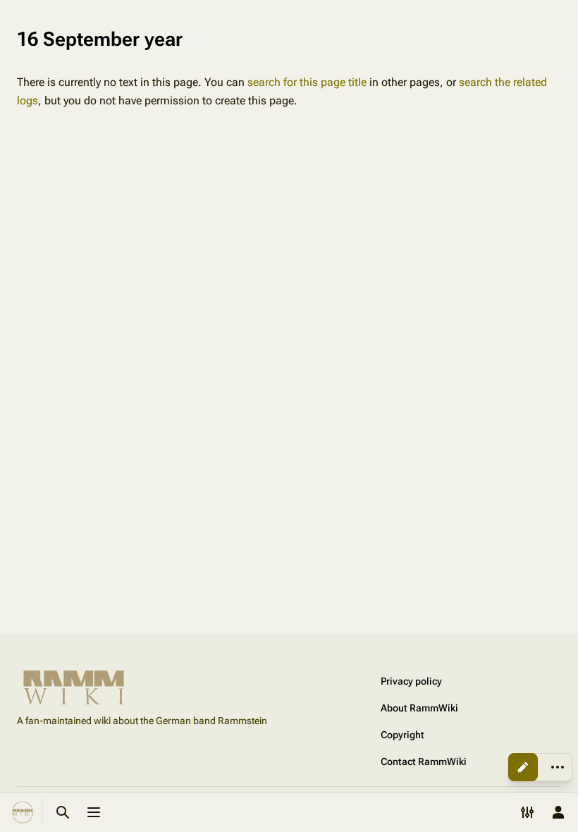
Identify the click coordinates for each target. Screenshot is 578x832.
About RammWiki (419, 708)
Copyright (402, 734)
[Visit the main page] (22, 812)
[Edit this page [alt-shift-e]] (523, 767)
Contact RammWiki (424, 761)
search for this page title (307, 82)
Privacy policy (411, 681)
